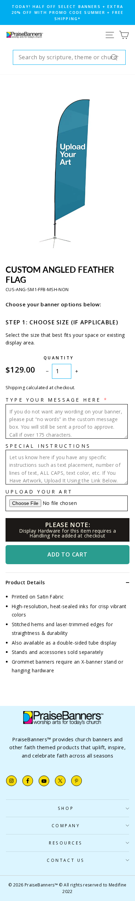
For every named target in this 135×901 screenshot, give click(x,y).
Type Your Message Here (53, 399)
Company (66, 825)
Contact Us (65, 860)
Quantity (59, 357)
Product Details (25, 582)
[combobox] (69, 57)
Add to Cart (67, 554)
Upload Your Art (39, 491)
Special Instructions (48, 446)
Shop (66, 808)
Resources (66, 843)
